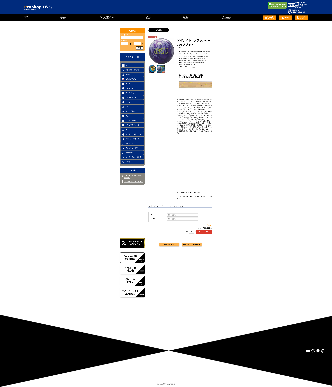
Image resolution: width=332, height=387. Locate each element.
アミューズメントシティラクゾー (132, 176)
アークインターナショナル (133, 182)
